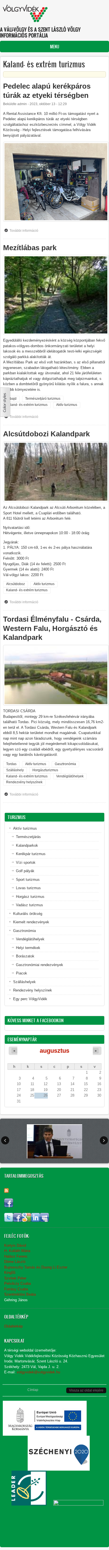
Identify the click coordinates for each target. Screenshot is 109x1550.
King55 (9, 1272)
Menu (54, 46)
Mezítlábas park (29, 247)
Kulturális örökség (27, 914)
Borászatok (25, 956)
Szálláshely (15, 770)
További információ (25, 232)
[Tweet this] (8, 1220)
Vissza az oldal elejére (86, 1390)
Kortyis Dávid (15, 1245)
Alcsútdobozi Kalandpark (46, 434)
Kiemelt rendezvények (31, 922)
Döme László (14, 1262)
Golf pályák (25, 871)
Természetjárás (28, 837)
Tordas (11, 764)
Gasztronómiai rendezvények (39, 965)
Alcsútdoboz (15, 584)
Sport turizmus (28, 879)
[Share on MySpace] (44, 1220)
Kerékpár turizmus (31, 854)
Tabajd (11, 399)
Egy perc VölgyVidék (30, 999)
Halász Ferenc (16, 1256)
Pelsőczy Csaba (17, 1283)
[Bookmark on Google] (26, 1220)
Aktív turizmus (66, 405)
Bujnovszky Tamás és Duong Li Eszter (35, 1267)
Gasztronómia (65, 764)
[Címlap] (25, 13)
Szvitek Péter (15, 1278)
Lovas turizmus (28, 888)
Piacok (21, 973)
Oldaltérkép (13, 1326)
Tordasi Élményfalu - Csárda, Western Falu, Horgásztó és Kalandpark (52, 628)
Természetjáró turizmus (42, 399)
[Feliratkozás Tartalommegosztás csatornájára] (6, 1190)
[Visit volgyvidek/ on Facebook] (8, 1206)
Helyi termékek (28, 948)
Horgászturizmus (45, 770)
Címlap (32, 1390)
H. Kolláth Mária (17, 1251)
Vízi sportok (25, 862)
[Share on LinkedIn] (35, 1220)
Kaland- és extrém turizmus (27, 405)
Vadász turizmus (29, 905)
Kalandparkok (27, 845)
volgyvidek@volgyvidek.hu (38, 1372)
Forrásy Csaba (16, 1289)
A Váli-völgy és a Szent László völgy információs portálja (40, 32)
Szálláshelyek (24, 982)
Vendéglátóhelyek (70, 776)
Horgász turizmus (30, 896)
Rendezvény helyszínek (24, 782)
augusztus (54, 1050)
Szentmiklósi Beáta (20, 1294)
